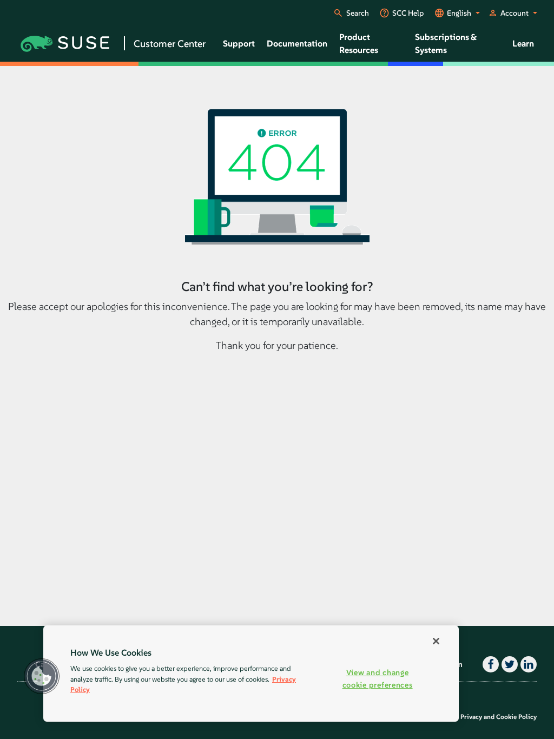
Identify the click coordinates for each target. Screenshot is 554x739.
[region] (251, 673)
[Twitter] (508, 664)
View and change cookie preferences (377, 679)
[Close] (436, 641)
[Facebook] (489, 664)
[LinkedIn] (527, 664)
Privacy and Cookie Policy (498, 716)
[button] (41, 676)
